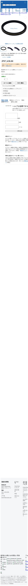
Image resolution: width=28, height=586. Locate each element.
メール (20, 127)
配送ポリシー (23, 150)
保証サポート (14, 141)
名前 (20, 122)
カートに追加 (7, 83)
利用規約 (11, 583)
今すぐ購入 (20, 83)
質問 (19, 118)
